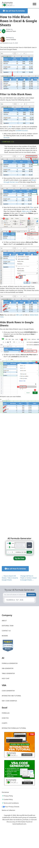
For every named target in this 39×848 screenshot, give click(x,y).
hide (10, 127)
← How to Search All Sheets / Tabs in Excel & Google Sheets (10, 578)
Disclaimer (5, 792)
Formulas (6, 713)
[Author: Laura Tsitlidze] (2, 39)
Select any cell (26, 211)
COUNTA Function (22, 131)
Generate (31, 594)
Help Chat (5, 678)
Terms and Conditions (11, 803)
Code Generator (8, 691)
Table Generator (8, 673)
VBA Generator (7, 668)
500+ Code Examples (9, 701)
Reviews (5, 636)
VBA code (19, 315)
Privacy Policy (8, 796)
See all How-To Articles (15, 11)
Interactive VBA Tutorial (11, 696)
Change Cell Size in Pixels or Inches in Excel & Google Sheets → (28, 578)
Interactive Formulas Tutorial (14, 728)
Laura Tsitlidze (11, 39)
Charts (4, 723)
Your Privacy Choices (12, 807)
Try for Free (19, 558)
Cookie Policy (8, 799)
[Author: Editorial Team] (2, 31)
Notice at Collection (8, 810)
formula (6, 138)
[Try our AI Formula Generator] (19, 548)
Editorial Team (11, 31)
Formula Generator (10, 663)
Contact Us (6, 631)
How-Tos (5, 718)
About (4, 621)
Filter (31, 207)
